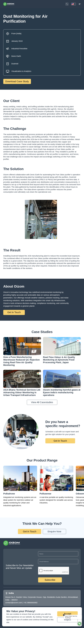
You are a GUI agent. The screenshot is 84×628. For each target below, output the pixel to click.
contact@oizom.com (13, 603)
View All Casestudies (42, 402)
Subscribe (50, 580)
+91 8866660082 (30, 603)
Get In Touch (14, 312)
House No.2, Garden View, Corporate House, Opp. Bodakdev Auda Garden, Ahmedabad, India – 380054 (42, 598)
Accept (67, 613)
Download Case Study (17, 81)
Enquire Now (54, 531)
